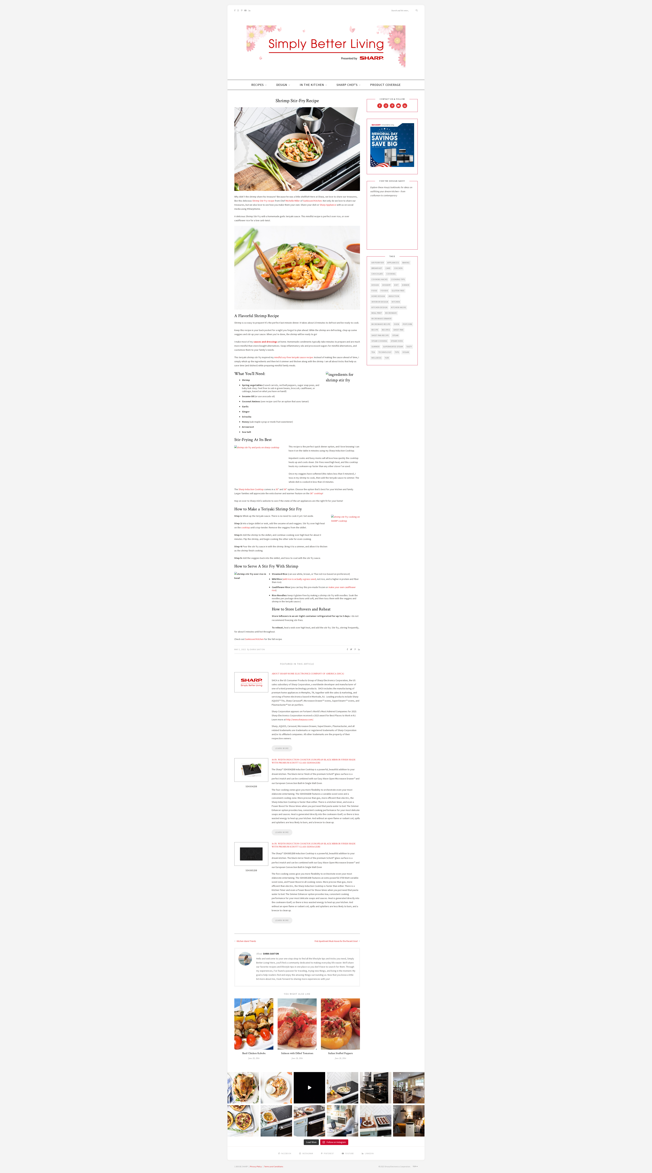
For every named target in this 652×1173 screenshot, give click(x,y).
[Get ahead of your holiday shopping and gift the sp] (408, 1121)
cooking (391, 274)
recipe (375, 330)
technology (384, 352)
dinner (405, 285)
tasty (409, 346)
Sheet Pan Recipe (380, 335)
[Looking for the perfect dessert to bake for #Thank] (276, 1087)
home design (378, 296)
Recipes (257, 85)
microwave (391, 313)
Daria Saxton (257, 649)
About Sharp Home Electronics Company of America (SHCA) (308, 673)
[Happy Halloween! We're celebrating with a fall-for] (276, 1121)
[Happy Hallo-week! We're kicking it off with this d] (309, 1121)
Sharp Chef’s (347, 85)
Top (414, 1166)
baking (406, 262)
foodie (384, 290)
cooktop (245, 527)
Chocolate (377, 274)
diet (396, 285)
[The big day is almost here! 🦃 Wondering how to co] (243, 1087)
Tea (373, 352)
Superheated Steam (393, 346)
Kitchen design (379, 307)
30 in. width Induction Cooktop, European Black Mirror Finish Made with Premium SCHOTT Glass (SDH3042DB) (314, 761)
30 (277, 489)
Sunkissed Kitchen (312, 200)
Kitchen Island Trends (246, 941)
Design (281, 85)
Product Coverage (385, 85)
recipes (386, 330)
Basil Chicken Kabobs (254, 1053)
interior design (380, 302)
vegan (406, 352)
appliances (393, 262)
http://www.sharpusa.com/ (299, 719)
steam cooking (379, 341)
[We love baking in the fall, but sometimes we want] (375, 1121)
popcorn (407, 324)
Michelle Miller (293, 200)
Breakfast (377, 268)
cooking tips (398, 279)
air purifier (378, 262)
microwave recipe (381, 324)
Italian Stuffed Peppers (340, 1053)
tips (397, 352)
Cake (388, 268)
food (374, 290)
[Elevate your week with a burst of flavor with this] (342, 1087)
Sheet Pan (398, 330)
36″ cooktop (316, 493)
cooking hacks (379, 279)
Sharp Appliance (328, 204)
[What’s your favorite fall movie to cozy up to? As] (309, 1087)
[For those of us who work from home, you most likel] (342, 1121)
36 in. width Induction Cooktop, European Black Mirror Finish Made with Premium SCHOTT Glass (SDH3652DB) (314, 845)
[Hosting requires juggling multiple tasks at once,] (375, 1087)
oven (396, 324)
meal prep (377, 313)
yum (387, 358)
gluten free (398, 290)
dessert (386, 285)
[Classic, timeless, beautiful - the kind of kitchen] (408, 1087)
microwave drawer (381, 318)
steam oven (397, 341)
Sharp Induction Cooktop (251, 489)
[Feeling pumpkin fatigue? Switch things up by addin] (243, 1121)
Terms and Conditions (273, 1166)
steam (395, 335)
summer (375, 346)
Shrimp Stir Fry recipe (263, 200)
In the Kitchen (312, 85)
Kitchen (396, 302)
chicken (398, 268)
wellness (376, 358)
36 (285, 489)
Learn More (282, 748)
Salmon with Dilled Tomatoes (297, 1053)
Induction (393, 296)
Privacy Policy (256, 1166)
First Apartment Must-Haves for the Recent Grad (336, 941)
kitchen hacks (398, 307)
